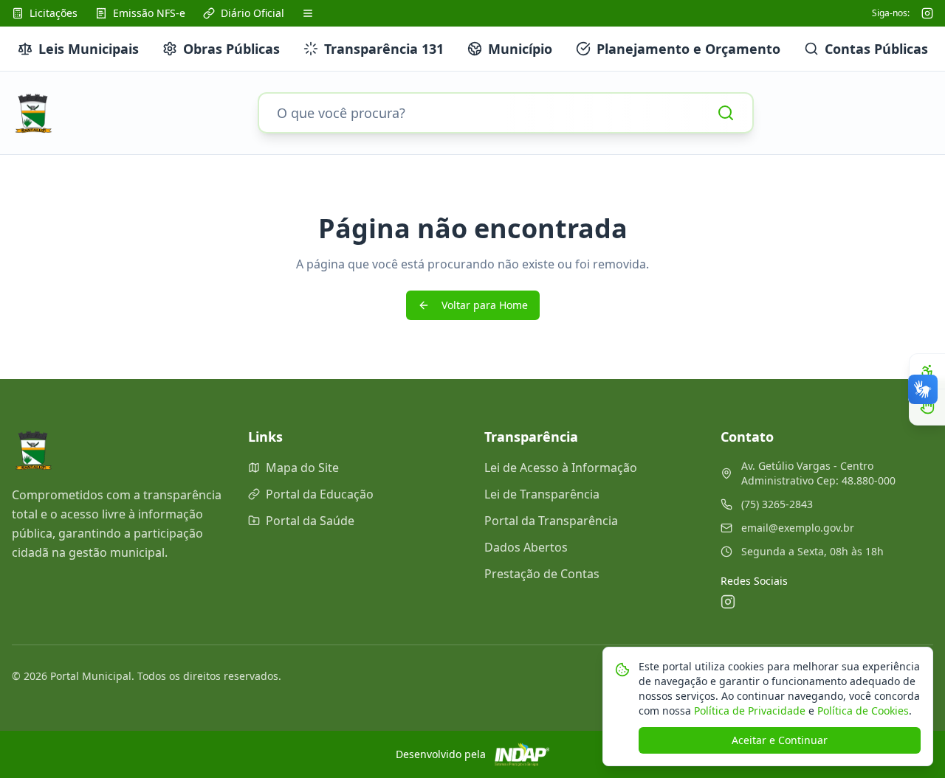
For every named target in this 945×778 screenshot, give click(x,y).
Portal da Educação (320, 494)
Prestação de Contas (541, 574)
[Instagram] (927, 13)
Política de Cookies (861, 711)
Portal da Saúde (310, 521)
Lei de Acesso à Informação (560, 467)
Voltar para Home (484, 305)
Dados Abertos (526, 547)
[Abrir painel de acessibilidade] (927, 371)
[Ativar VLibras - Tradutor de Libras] (927, 407)
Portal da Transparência (551, 521)
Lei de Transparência (541, 494)
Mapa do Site (302, 467)
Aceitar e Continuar (780, 740)
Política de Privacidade (748, 711)
